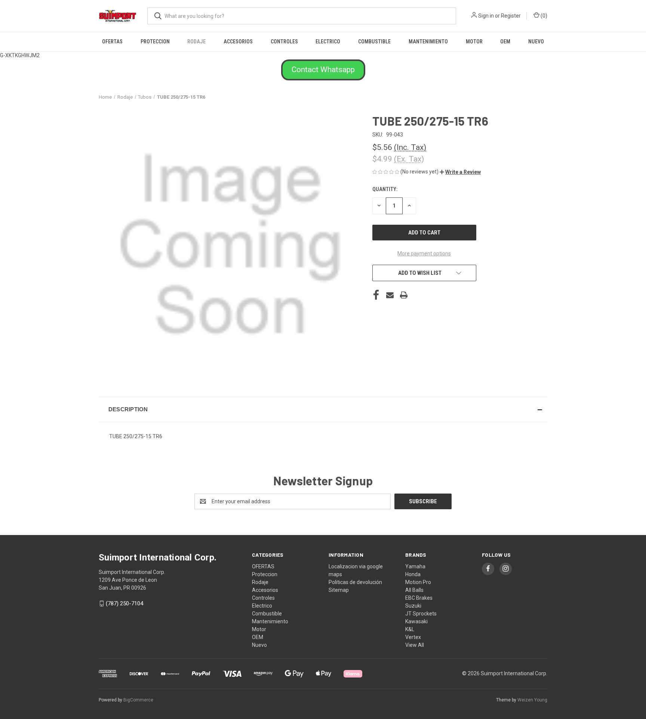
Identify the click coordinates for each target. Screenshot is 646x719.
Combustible (374, 41)
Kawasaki (416, 621)
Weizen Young (532, 700)
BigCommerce (138, 700)
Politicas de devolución (355, 582)
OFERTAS (112, 41)
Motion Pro (418, 582)
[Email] (390, 295)
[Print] (403, 295)
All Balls (414, 590)
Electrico (328, 41)
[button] (323, 69)
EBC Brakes (419, 598)
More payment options (424, 253)
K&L (409, 629)
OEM (505, 41)
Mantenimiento (428, 41)
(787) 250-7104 (124, 603)
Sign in (486, 16)
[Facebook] (376, 295)
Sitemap (339, 590)
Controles (284, 41)
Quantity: (384, 189)
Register (511, 16)
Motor (474, 41)
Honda (413, 574)
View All (414, 645)
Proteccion (155, 41)
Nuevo (536, 41)
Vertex (413, 637)
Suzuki (413, 606)
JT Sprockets (421, 614)
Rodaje (196, 41)
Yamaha (415, 566)
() (543, 16)
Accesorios (238, 41)
